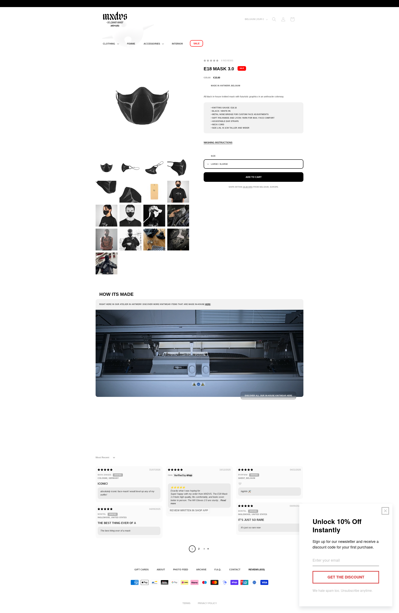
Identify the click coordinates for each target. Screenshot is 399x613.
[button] (110, 44)
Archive (201, 569)
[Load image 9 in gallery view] (106, 216)
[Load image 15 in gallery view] (154, 239)
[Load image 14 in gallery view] (130, 239)
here (208, 304)
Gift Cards (141, 569)
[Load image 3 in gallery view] (154, 168)
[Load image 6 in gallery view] (130, 192)
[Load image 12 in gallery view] (178, 216)
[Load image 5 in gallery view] (106, 192)
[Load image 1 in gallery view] (106, 168)
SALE (242, 68)
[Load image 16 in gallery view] (178, 239)
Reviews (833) (257, 569)
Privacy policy (207, 603)
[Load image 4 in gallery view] (178, 168)
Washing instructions (218, 142)
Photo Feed (180, 569)
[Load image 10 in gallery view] (130, 216)
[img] (105, 469)
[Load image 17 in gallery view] (106, 263)
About (161, 569)
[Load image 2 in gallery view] (130, 168)
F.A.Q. (217, 569)
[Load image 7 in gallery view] (154, 192)
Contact (234, 569)
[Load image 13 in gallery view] (106, 239)
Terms (186, 603)
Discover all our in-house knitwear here (268, 396)
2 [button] (199, 548)
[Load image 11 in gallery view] (154, 216)
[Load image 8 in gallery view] (178, 192)
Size (213, 156)
